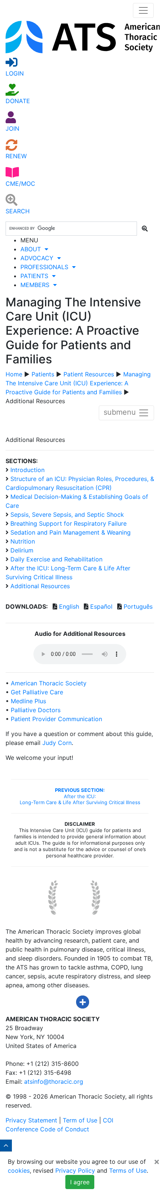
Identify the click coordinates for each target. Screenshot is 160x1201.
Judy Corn (57, 742)
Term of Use (80, 1120)
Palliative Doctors (36, 710)
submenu (121, 412)
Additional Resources (39, 586)
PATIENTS (36, 276)
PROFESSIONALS (46, 267)
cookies (19, 1170)
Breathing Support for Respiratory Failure (68, 523)
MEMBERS (36, 285)
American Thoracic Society (48, 683)
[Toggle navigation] (143, 10)
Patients (43, 374)
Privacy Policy (75, 1170)
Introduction (27, 470)
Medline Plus (28, 701)
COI (108, 1120)
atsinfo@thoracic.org (53, 1081)
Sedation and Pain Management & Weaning (70, 532)
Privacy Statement (31, 1120)
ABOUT (32, 249)
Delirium (21, 550)
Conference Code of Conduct (47, 1129)
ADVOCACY (38, 258)
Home (14, 374)
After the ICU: (80, 796)
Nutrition (22, 541)
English (69, 606)
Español (101, 606)
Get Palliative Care (37, 692)
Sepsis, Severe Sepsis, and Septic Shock (66, 514)
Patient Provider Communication (56, 719)
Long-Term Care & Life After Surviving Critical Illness (80, 802)
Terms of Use (128, 1170)
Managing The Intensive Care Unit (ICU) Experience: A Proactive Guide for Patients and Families (78, 383)
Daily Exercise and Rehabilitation (55, 559)
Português (138, 606)
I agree (79, 1182)
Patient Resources (88, 374)
